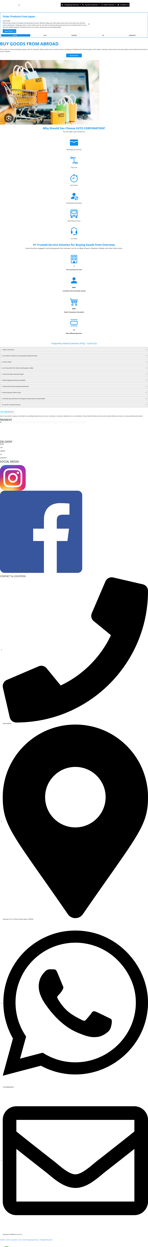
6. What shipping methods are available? (14, 380)
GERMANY (132, 35)
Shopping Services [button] (71, 5)
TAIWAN (74, 35)
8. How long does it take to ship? (11, 392)
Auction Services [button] (91, 5)
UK (103, 35)
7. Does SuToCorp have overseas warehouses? (15, 386)
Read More (9, 31)
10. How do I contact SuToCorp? (11, 405)
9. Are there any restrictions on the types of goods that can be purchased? (23, 398)
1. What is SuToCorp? (8, 349)
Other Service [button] (109, 5)
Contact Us (124, 5)
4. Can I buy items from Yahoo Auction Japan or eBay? (17, 368)
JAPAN (15, 35)
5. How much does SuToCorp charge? (13, 374)
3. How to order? (7, 362)
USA (45, 35)
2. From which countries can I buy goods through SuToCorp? (19, 356)
